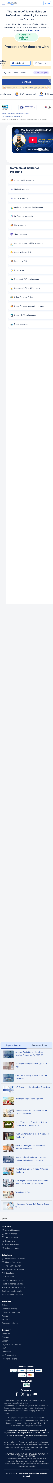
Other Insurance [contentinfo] (12, 1248)
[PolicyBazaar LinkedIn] (28, 1394)
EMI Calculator (8, 1273)
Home (4, 113)
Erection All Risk (20, 261)
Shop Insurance (20, 234)
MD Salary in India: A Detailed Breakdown (32, 1087)
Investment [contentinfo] (10, 1241)
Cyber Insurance (21, 270)
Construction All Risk (22, 252)
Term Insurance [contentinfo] (11, 1237)
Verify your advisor (10, 1355)
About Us (6, 1334)
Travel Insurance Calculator (13, 1287)
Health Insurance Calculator (13, 1284)
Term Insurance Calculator (13, 1269)
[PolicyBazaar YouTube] (35, 1394)
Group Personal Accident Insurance (29, 306)
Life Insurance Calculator (12, 1280)
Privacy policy (34, 87)
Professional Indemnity (23, 216)
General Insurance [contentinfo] (12, 1230)
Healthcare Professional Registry (29, 1099)
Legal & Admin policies (11, 1344)
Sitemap (5, 1337)
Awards (5, 1316)
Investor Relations (9, 1359)
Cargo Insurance (21, 198)
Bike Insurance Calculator (12, 1294)
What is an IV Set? (23, 1192)
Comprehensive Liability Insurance (28, 243)
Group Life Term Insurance (25, 315)
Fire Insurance (20, 225)
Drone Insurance (21, 324)
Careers (5, 1341)
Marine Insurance (21, 189)
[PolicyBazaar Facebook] (16, 1394)
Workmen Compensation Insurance (28, 207)
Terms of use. (45, 87)
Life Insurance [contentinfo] (11, 1234)
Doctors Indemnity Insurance (11, 116)
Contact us (6, 1351)
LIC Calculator (8, 1276)
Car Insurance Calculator (12, 1291)
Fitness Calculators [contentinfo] (13, 1262)
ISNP (4, 1348)
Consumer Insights (9, 1323)
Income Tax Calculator (11, 1266)
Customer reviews (9, 1309)
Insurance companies (11, 1312)
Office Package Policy (23, 297)
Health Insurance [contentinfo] (12, 1244)
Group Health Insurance (24, 180)
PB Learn (6, 1319)
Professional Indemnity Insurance (18, 113)
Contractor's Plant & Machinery (27, 288)
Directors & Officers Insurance (26, 279)
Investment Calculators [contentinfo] (15, 1259)
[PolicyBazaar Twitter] (22, 1394)
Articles (5, 1305)
